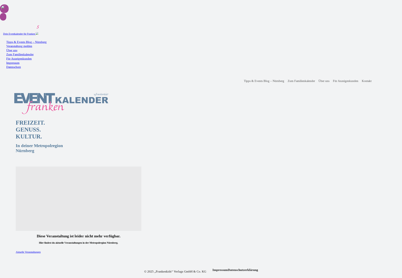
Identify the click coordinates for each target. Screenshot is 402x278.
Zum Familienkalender (20, 54)
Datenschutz (13, 67)
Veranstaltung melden (19, 46)
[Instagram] (382, 81)
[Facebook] (377, 81)
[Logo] (41, 103)
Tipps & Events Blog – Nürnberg (26, 42)
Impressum (12, 63)
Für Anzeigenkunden (19, 58)
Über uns (11, 50)
